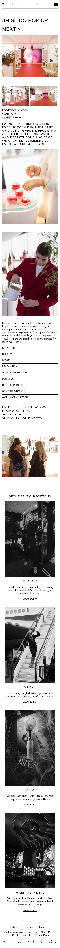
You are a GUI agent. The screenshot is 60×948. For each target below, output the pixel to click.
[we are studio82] (20, 4)
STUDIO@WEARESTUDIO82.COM (22, 418)
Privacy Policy (42, 935)
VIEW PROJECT (30, 599)
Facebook (29, 927)
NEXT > (11, 29)
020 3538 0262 (44, 932)
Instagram (15, 927)
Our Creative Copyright (19, 935)
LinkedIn (42, 927)
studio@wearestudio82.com (18, 932)
